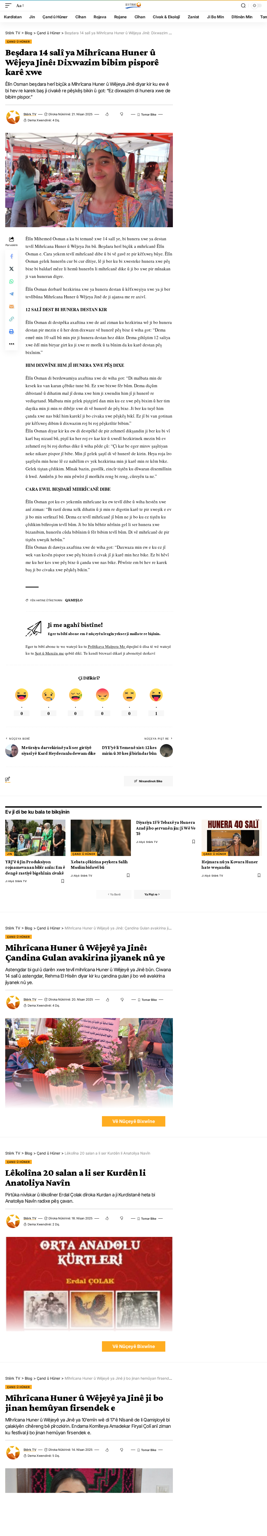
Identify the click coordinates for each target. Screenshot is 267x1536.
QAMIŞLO (73, 600)
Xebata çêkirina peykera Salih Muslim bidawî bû (99, 864)
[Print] (11, 331)
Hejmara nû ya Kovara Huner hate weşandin (230, 864)
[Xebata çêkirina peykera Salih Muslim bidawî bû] (101, 838)
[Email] (11, 306)
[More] (11, 344)
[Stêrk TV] (133, 5)
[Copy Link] (11, 319)
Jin (9, 853)
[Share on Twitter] (11, 268)
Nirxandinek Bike (150, 781)
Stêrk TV (29, 114)
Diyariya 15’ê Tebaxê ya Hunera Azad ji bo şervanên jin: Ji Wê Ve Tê (166, 828)
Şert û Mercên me (49, 653)
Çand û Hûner (18, 41)
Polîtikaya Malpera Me (107, 646)
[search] (243, 5)
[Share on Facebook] (11, 256)
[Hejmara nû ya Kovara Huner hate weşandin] (232, 838)
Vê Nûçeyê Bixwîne (133, 1121)
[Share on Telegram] (11, 294)
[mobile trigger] (9, 5)
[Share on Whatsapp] (11, 281)
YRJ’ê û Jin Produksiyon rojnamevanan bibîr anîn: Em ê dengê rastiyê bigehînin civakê (35, 867)
